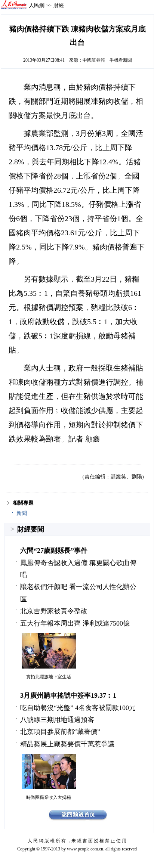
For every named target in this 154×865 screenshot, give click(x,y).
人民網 (36, 5)
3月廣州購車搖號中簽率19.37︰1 (68, 695)
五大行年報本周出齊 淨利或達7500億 (75, 623)
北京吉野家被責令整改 (53, 611)
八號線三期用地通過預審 (57, 719)
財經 (58, 5)
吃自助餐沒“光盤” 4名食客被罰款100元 (78, 707)
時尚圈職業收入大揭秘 (48, 797)
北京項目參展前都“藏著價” (60, 731)
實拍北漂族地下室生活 (48, 676)
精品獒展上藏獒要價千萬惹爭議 (67, 744)
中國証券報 (94, 60)
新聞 (21, 513)
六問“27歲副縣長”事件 (53, 550)
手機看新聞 (121, 60)
